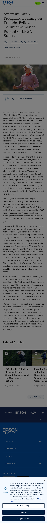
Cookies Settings (23, 506)
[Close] (44, 480)
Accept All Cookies (23, 519)
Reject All (23, 512)
